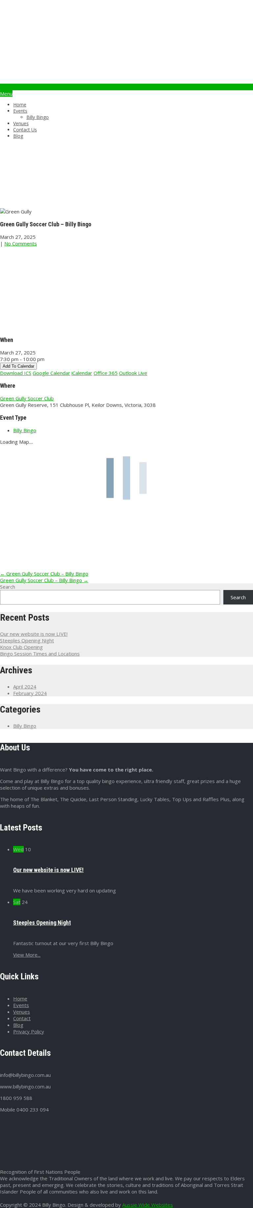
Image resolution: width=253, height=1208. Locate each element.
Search (7, 586)
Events (20, 111)
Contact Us (25, 129)
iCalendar (81, 373)
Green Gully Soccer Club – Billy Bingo (44, 573)
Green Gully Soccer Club (27, 398)
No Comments (20, 243)
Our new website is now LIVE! (34, 634)
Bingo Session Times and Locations (40, 653)
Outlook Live (133, 373)
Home (19, 104)
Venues (21, 123)
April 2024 (24, 686)
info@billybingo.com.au (25, 87)
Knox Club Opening (21, 647)
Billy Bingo (37, 117)
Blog (18, 136)
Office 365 (106, 373)
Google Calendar (51, 373)
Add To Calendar (18, 366)
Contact (22, 1018)
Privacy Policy (28, 1031)
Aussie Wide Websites (147, 1204)
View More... (27, 954)
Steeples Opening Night (27, 640)
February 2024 (30, 693)
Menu (6, 93)
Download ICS (15, 373)
